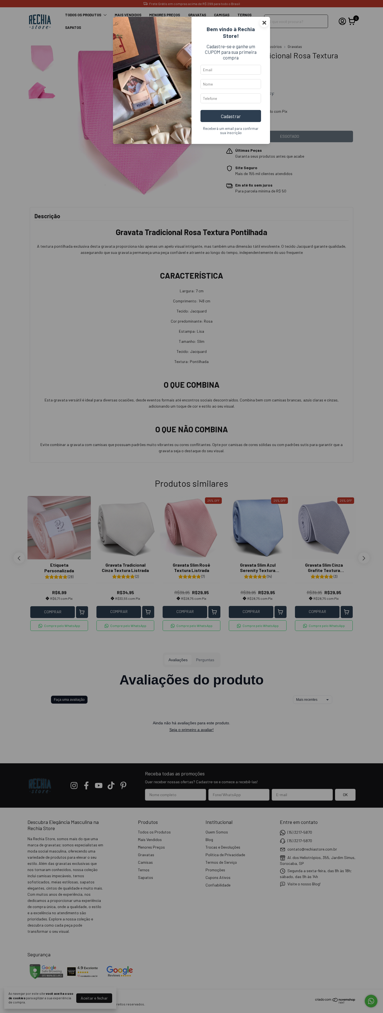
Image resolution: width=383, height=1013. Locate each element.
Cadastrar (231, 116)
